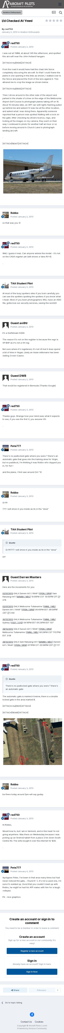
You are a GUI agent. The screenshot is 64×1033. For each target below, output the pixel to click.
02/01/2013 (7, 593)
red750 (9, 29)
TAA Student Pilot (22, 283)
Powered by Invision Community (32, 1028)
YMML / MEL (49, 606)
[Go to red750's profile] (5, 45)
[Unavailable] (32, 171)
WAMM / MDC (23, 596)
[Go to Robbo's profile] (5, 215)
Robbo (14, 212)
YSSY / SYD (16, 622)
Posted (22, 47)
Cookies (39, 1021)
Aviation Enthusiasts (30, 32)
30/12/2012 (7, 619)
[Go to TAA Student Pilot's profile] (5, 285)
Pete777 (16, 446)
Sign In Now (32, 971)
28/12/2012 (7, 629)
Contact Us (26, 1021)
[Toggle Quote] (7, 543)
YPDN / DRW (45, 593)
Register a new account (32, 951)
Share (16, 990)
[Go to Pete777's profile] (5, 448)
